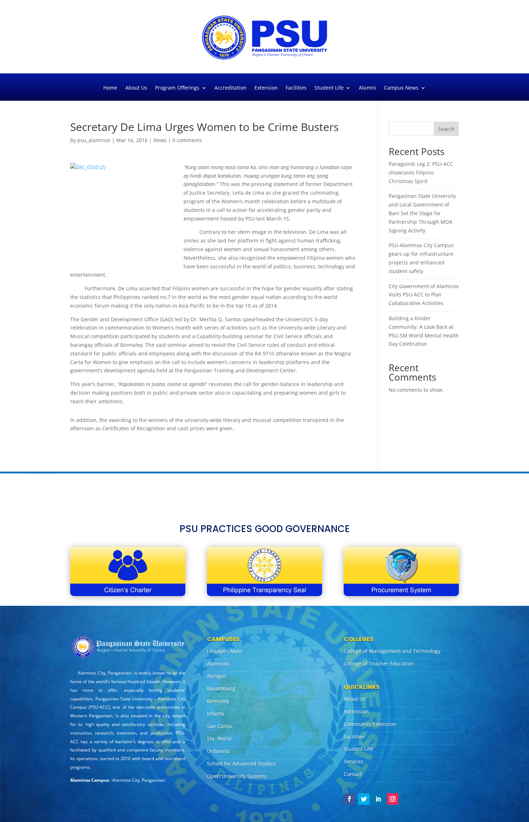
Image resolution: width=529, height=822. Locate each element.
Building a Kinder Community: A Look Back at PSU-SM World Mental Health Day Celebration (424, 331)
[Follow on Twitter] (364, 799)
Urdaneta (218, 751)
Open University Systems (237, 776)
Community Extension (370, 724)
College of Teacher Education (379, 663)
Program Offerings (177, 88)
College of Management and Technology (392, 651)
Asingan (216, 675)
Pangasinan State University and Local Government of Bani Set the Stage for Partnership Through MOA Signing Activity (422, 212)
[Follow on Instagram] (392, 799)
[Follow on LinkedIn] (378, 799)
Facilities (296, 88)
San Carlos (219, 726)
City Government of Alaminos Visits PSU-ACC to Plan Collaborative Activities (424, 295)
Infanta (215, 713)
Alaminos (218, 663)
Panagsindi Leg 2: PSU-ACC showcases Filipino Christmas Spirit (421, 172)
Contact (353, 774)
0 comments (187, 140)
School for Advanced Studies (241, 763)
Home (110, 88)
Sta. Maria (219, 738)
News (160, 140)
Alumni (367, 88)
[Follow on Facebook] (349, 799)
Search (446, 129)
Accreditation (230, 88)
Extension (266, 88)
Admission (356, 711)
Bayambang (221, 688)
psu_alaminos (93, 140)
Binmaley (218, 701)
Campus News (401, 88)
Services (353, 761)
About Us (136, 88)
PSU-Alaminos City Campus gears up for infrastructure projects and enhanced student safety (421, 258)
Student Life (329, 88)
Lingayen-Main (225, 651)
